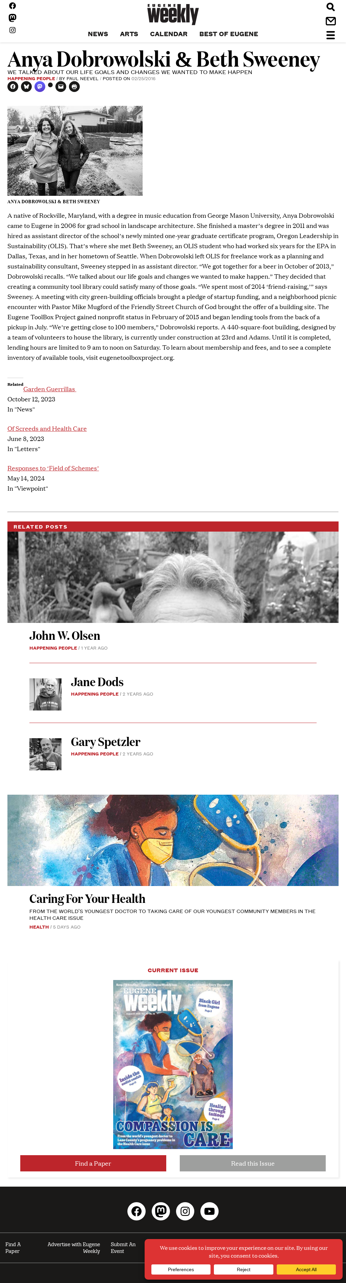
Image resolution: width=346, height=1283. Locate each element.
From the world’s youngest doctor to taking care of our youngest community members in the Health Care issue (172, 914)
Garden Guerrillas (49, 388)
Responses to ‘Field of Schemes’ (53, 468)
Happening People (31, 78)
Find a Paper (93, 1163)
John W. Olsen (64, 635)
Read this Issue (253, 1163)
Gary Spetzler (106, 741)
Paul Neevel (83, 78)
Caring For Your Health (87, 898)
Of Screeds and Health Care (47, 428)
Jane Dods (97, 681)
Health (39, 926)
